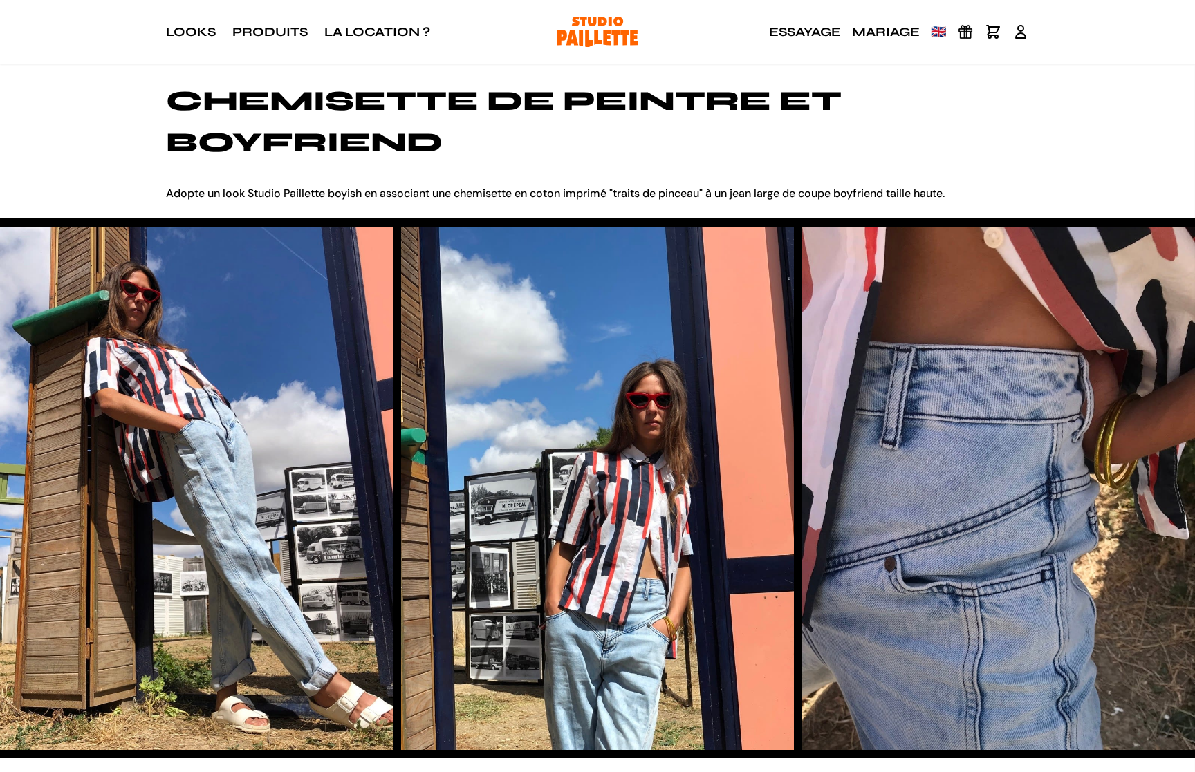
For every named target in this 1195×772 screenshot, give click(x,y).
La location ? (377, 31)
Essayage (805, 31)
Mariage (886, 31)
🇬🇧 (938, 31)
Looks (191, 31)
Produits (270, 31)
